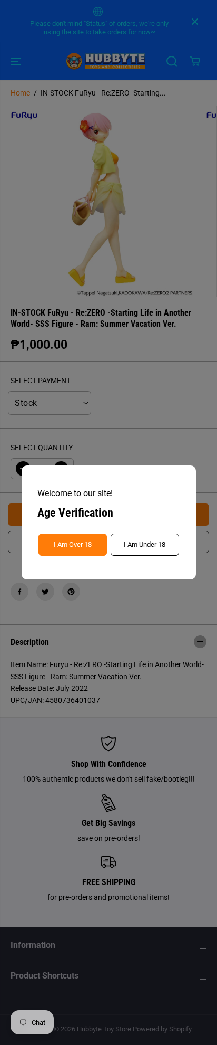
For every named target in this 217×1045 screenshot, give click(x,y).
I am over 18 (73, 544)
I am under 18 (144, 544)
